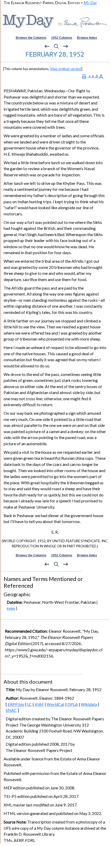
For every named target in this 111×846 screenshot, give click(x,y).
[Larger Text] (101, 76)
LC (29, 704)
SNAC (11, 710)
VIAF (39, 704)
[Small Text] (90, 76)
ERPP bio (16, 704)
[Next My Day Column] (65, 46)
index (11, 608)
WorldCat (56, 704)
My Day (90, 2)
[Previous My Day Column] (47, 46)
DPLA (72, 704)
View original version (65, 69)
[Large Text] (96, 76)
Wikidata (89, 704)
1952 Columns (61, 38)
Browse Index (87, 38)
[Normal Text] (93, 76)
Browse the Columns (31, 38)
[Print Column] (84, 76)
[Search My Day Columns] (56, 46)
